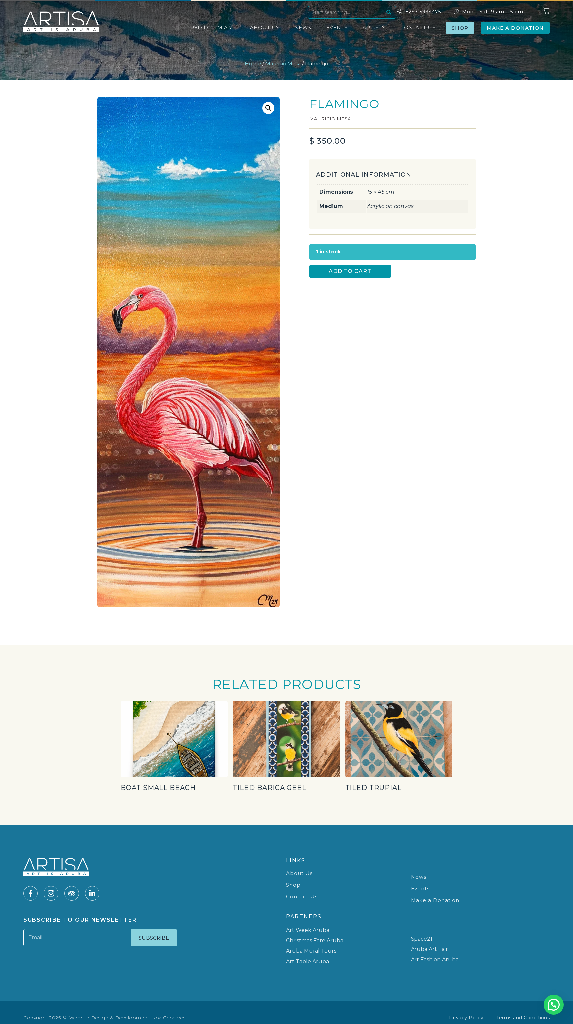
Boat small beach (158, 788)
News (302, 27)
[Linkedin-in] (92, 893)
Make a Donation (435, 900)
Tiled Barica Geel (269, 788)
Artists (374, 27)
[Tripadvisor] (71, 893)
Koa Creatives (169, 1018)
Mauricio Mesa (283, 64)
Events (337, 27)
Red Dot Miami (212, 27)
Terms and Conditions (523, 1018)
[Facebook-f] (30, 893)
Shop (293, 885)
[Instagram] (51, 893)
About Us (265, 27)
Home (253, 64)
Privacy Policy (466, 1018)
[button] (268, 108)
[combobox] (346, 12)
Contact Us (418, 27)
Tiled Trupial (373, 788)
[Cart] (546, 10)
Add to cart (350, 271)
